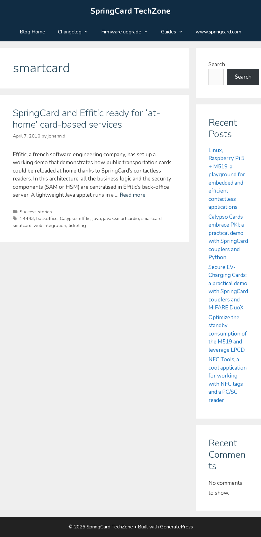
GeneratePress (176, 527)
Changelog (69, 32)
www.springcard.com (218, 32)
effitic (84, 218)
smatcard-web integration (39, 225)
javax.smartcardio (121, 218)
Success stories (36, 211)
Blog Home (32, 32)
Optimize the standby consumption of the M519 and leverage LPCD (227, 334)
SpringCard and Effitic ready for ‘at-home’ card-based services (86, 119)
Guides (168, 32)
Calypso (68, 218)
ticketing (77, 225)
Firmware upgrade (121, 32)
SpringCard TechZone (130, 11)
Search (216, 64)
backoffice (47, 218)
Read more (132, 195)
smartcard (151, 218)
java (97, 218)
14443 (27, 218)
